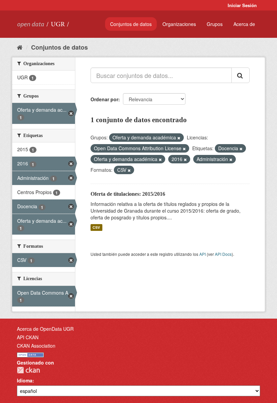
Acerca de (244, 24)
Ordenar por (104, 99)
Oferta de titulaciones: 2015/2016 (128, 194)
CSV (96, 227)
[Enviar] (240, 75)
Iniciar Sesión (242, 5)
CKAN (28, 370)
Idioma (24, 380)
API (202, 254)
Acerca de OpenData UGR (45, 328)
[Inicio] (20, 47)
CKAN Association (36, 345)
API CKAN (28, 337)
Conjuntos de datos (131, 24)
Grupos (215, 24)
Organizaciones (179, 24)
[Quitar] (178, 137)
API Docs (223, 254)
